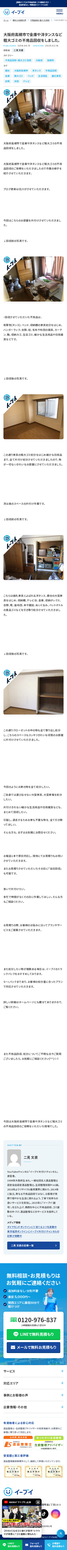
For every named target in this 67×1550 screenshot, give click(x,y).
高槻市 (50, 60)
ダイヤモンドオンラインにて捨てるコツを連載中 (32, 1227)
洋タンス (36, 70)
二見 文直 (18, 50)
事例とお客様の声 (19, 20)
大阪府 (39, 60)
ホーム (5, 20)
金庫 (7, 75)
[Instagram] (55, 1514)
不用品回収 (51, 70)
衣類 (7, 81)
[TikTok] (43, 1514)
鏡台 (7, 70)
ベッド (31, 75)
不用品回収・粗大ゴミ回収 (39, 20)
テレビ (26, 81)
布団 (16, 81)
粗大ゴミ (18, 75)
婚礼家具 (56, 75)
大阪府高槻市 (21, 70)
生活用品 (42, 75)
